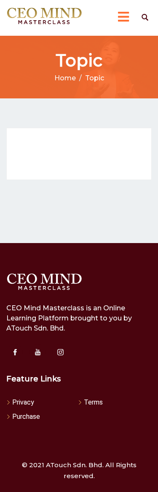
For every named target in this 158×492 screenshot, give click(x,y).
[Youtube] (37, 352)
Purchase (26, 417)
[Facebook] (14, 352)
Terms (93, 402)
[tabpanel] (79, 154)
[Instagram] (60, 352)
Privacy (23, 402)
